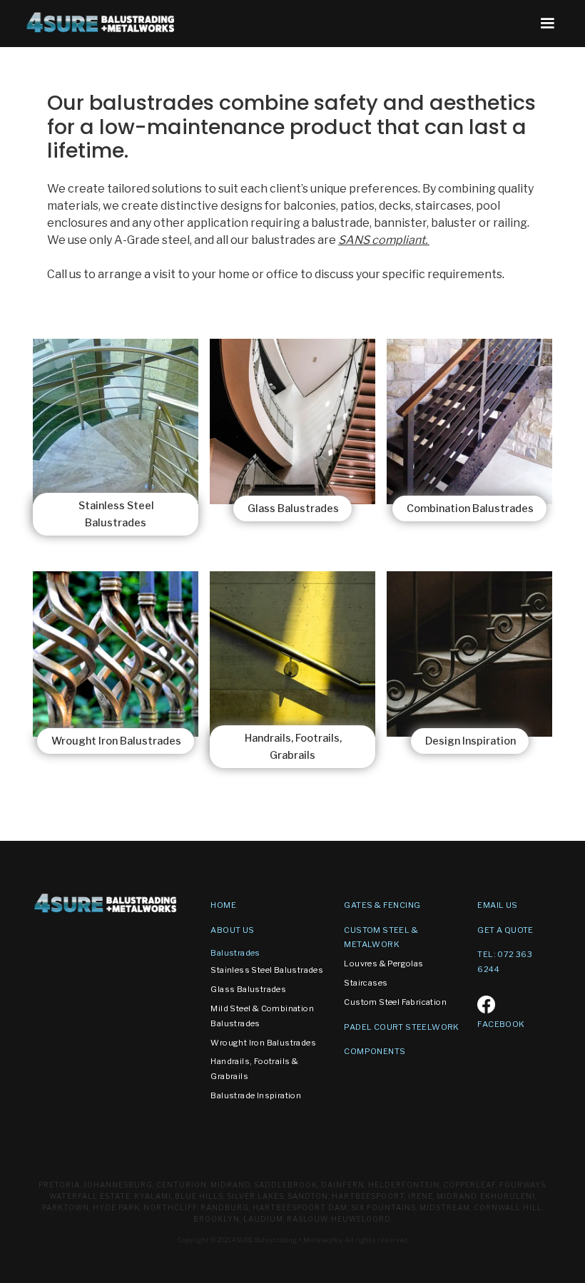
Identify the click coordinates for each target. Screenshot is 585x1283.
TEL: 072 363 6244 (504, 961)
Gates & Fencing (382, 905)
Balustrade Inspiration (255, 1095)
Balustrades (235, 953)
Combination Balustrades (470, 508)
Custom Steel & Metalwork (381, 937)
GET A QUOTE (505, 930)
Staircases (365, 983)
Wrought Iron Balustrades (116, 741)
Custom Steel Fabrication (395, 1002)
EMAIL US (497, 905)
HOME (223, 905)
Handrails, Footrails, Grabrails (293, 747)
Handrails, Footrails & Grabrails (254, 1068)
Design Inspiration (470, 741)
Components (374, 1051)
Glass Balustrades (293, 508)
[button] (547, 23)
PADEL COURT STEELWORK (401, 1027)
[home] (101, 23)
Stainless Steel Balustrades (116, 514)
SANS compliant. (383, 240)
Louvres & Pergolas (383, 963)
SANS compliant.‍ (475, 240)
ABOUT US (232, 930)
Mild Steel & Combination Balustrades (262, 1015)
